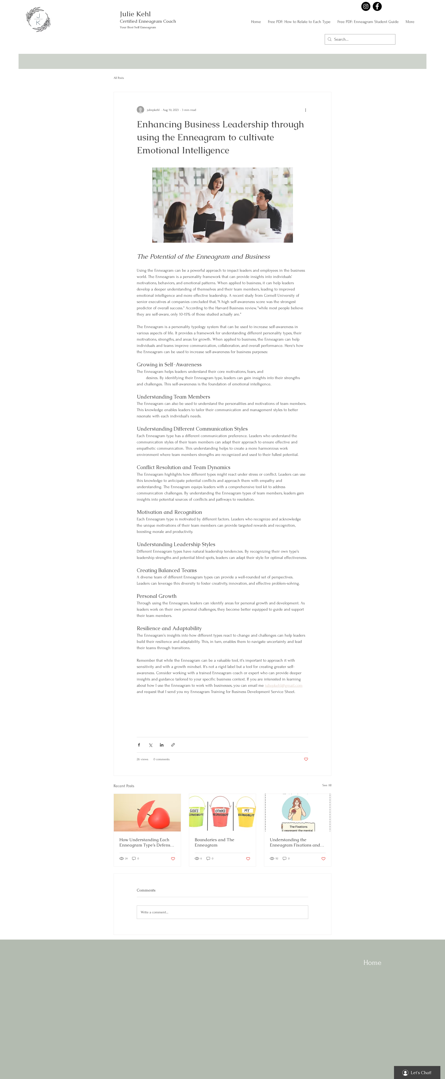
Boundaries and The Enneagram (214, 842)
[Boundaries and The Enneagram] (222, 812)
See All (326, 785)
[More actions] (305, 110)
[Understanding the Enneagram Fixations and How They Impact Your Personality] (297, 812)
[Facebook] (377, 6)
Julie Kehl (135, 13)
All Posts (119, 78)
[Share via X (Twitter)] (150, 745)
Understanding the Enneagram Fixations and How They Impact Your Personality (295, 842)
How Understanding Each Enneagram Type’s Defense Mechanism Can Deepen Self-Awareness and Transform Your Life (145, 842)
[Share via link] (173, 745)
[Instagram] (365, 6)
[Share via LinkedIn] (161, 745)
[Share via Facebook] (139, 745)
